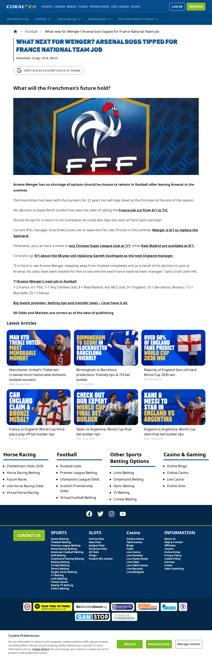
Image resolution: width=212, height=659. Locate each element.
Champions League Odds (79, 479)
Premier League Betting (78, 472)
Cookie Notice (40, 649)
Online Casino (178, 472)
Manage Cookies (188, 644)
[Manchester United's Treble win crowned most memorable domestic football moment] (39, 348)
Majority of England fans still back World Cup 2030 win (170, 372)
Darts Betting (123, 486)
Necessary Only (159, 644)
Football (31, 31)
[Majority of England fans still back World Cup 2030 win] (173, 348)
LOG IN (177, 6)
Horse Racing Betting (23, 472)
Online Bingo (177, 466)
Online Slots (176, 486)
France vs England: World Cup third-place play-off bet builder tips (37, 431)
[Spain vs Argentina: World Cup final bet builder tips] (106, 407)
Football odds (70, 466)
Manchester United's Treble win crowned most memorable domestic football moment (37, 374)
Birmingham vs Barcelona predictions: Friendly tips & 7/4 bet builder (103, 374)
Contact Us (29, 535)
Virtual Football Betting (78, 497)
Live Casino (175, 479)
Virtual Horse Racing (23, 492)
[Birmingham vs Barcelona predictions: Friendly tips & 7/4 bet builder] (106, 348)
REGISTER (196, 6)
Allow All (130, 644)
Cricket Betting (125, 499)
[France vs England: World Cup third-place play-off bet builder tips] (39, 407)
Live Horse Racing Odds (25, 486)
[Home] (15, 31)
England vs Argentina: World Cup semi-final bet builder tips (169, 431)
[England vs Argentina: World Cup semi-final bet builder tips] (173, 407)
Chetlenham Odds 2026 (25, 466)
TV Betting (121, 492)
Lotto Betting (123, 472)
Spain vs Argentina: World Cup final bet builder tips (103, 431)
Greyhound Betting (128, 479)
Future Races (17, 479)
